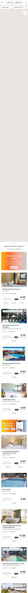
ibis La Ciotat (14, 490)
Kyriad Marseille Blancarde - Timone (14, 564)
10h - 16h (14, 340)
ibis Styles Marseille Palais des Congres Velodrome (14, 527)
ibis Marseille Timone (14, 400)
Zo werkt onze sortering (13, 249)
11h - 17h (22, 303)
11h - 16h (14, 377)
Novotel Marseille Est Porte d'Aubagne (14, 326)
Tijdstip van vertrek (18, 7)
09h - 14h (6, 303)
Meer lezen (14, 267)
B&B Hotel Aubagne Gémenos (14, 289)
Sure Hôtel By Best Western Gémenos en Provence (14, 452)
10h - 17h (14, 541)
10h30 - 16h (14, 577)
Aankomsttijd (5, 7)
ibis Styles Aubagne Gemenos (14, 364)
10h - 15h (14, 303)
